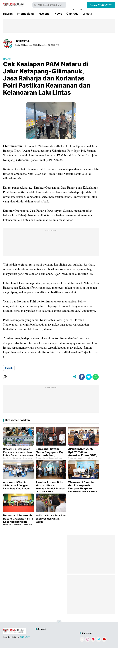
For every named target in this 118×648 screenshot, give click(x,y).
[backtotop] (59, 622)
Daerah (8, 13)
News (58, 13)
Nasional (44, 13)
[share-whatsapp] (95, 377)
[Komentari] (5, 377)
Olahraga (72, 13)
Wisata (87, 13)
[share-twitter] (89, 377)
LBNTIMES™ (24, 637)
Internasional (25, 13)
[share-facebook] (82, 377)
